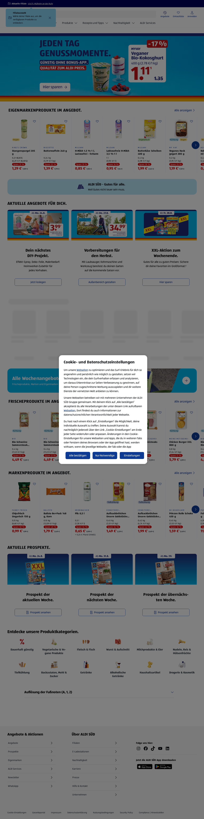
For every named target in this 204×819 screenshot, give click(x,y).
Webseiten (82, 370)
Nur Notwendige (104, 455)
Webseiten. (70, 410)
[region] (103, 409)
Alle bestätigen (77, 455)
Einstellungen (132, 455)
